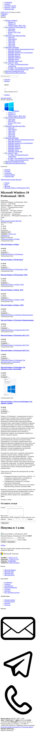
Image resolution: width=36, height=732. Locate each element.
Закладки (7, 603)
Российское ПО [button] (20, 117)
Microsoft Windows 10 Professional (12, 259)
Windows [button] (16, 111)
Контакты (7, 591)
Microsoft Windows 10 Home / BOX (12, 290)
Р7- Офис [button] (15, 153)
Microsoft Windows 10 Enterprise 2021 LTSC (15, 335)
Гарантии (7, 584)
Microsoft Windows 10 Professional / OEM (14, 275)
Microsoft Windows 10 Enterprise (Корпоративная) (17, 320)
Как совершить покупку (12, 592)
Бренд (6, 184)
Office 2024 (11, 41)
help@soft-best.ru (14, 562)
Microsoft (7, 186)
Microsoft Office (9, 571)
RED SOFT (11, 30)
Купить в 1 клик (5, 232)
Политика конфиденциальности (11, 727)
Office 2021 (11, 42)
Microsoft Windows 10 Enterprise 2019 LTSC (15, 350)
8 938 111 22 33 (5, 12)
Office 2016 (11, 46)
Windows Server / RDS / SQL (17, 25)
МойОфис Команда (14, 56)
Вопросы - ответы (10, 7)
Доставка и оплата (10, 5)
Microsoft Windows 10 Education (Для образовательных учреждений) (13, 368)
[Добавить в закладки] (9, 283)
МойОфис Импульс (14, 54)
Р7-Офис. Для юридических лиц (18, 69)
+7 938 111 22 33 (12, 557)
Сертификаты (8, 586)
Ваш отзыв (4, 515)
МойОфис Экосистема (15, 61)
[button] (10, 20)
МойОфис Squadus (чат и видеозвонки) (20, 52)
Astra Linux (11, 29)
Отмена (3, 542)
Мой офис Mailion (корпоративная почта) (21, 49)
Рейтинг (3, 519)
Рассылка (7, 605)
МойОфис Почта (13, 59)
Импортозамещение (10, 587)
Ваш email (21, 538)
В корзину (4, 234)
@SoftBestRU (11, 561)
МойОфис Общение (14, 57)
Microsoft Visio (19, 71)
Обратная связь (9, 9)
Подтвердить (11, 542)
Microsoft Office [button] (20, 126)
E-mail (3, 507)
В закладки (4, 200)
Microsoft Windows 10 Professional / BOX (17, 188)
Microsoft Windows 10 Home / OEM (12, 305)
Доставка (7, 171)
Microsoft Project (21, 73)
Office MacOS (12, 39)
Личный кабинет (9, 600)
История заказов (9, 601)
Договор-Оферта (9, 175)
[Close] (1, 532)
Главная (6, 183)
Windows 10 (12, 24)
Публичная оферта (27, 727)
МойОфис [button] (15, 138)
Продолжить (4, 523)
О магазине (8, 173)
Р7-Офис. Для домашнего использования (21, 68)
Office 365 (11, 37)
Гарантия (7, 4)
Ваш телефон (22, 540)
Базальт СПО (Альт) (14, 32)
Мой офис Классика (14, 51)
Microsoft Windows (10, 570)
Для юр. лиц (12, 234)
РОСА (10, 34)
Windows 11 (11, 22)
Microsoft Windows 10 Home (10, 244)
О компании (8, 2)
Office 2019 (11, 44)
